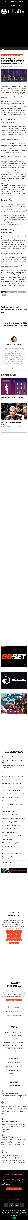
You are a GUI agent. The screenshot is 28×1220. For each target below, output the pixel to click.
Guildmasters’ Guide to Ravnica (11, 815)
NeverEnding (22, 292)
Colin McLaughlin (8, 426)
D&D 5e (8, 1032)
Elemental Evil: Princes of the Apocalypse (10, 857)
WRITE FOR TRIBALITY (14, 937)
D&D (15, 1032)
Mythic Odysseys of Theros (10, 797)
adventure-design (10, 1048)
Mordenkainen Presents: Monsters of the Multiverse (13, 766)
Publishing (20, 1)
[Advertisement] (14, 31)
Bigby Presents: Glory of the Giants (12, 757)
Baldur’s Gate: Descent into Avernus (12, 808)
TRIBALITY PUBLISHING (14, 1000)
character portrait (11, 292)
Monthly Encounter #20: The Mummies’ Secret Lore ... (14, 326)
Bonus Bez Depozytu (14, 1062)
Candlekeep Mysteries (8, 787)
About (6, 1)
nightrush (14, 1019)
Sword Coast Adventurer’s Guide (11, 836)
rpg (22, 1032)
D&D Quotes (14, 1074)
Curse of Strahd (6, 850)
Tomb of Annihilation (8, 839)
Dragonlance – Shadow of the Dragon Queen (13, 761)
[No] (26, 1214)
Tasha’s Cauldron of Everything (11, 790)
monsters (15, 1045)
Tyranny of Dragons (8, 862)
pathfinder (6, 1045)
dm (9, 1035)
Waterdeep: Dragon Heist (9, 822)
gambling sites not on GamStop (14, 1011)
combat (18, 1052)
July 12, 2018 (18, 426)
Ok (14, 1217)
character (20, 1042)
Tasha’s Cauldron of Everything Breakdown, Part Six (14, 310)
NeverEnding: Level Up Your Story (12, 397)
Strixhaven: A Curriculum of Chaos (12, 776)
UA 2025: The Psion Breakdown (9, 1093)
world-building (17, 1035)
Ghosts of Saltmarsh (8, 811)
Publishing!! (14, 943)
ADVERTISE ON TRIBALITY (14, 940)
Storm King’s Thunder (8, 846)
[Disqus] (14, 456)
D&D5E (21, 1048)
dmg (23, 1045)
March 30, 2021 (19, 66)
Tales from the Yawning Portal (11, 843)
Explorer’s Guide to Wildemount (11, 801)
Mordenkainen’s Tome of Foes (11, 825)
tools (3, 295)
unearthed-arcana (9, 1042)
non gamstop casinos (14, 1070)
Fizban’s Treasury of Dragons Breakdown (10, 772)
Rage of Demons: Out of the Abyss (12, 853)
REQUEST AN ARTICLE (14, 934)
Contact (13, 1)
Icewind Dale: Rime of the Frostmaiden (13, 794)
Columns (19, 55)
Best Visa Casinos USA (14, 1059)
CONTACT (17, 931)
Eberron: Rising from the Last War (12, 804)
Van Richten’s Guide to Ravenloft (11, 783)
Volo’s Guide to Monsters (9, 832)
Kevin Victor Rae (7, 66)
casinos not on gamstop (14, 1015)
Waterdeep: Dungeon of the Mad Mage (13, 818)
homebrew (20, 1039)
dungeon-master (9, 1039)
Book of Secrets (8, 55)
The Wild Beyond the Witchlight (11, 780)
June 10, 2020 (19, 400)
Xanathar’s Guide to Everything (11, 829)
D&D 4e (10, 1052)
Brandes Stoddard (8, 400)
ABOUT (10, 931)
